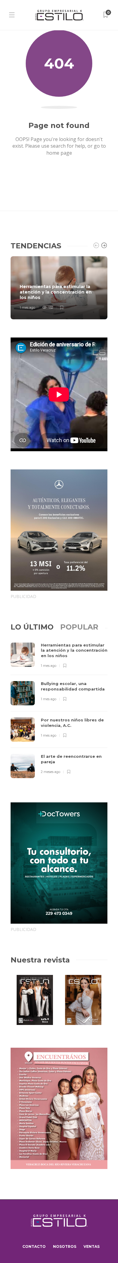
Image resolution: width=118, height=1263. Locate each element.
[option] (59, 287)
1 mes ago (27, 307)
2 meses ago (50, 772)
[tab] (32, 627)
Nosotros (64, 1246)
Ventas (92, 1246)
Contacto (34, 1246)
